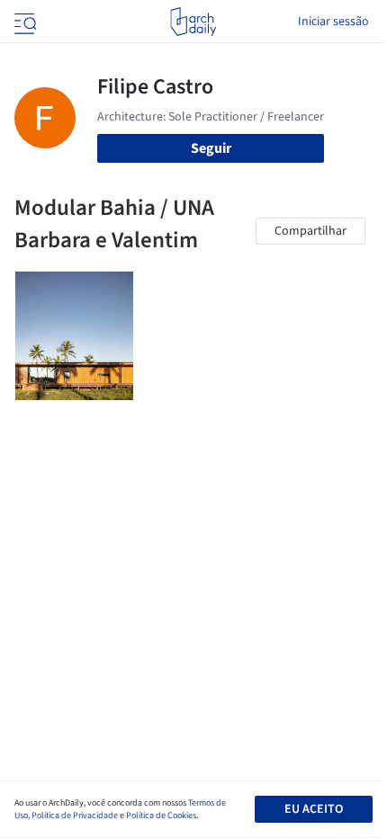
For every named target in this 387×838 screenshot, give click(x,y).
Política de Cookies (161, 815)
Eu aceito (313, 809)
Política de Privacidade (75, 815)
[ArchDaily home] (193, 21)
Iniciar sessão (333, 21)
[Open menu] (23, 21)
